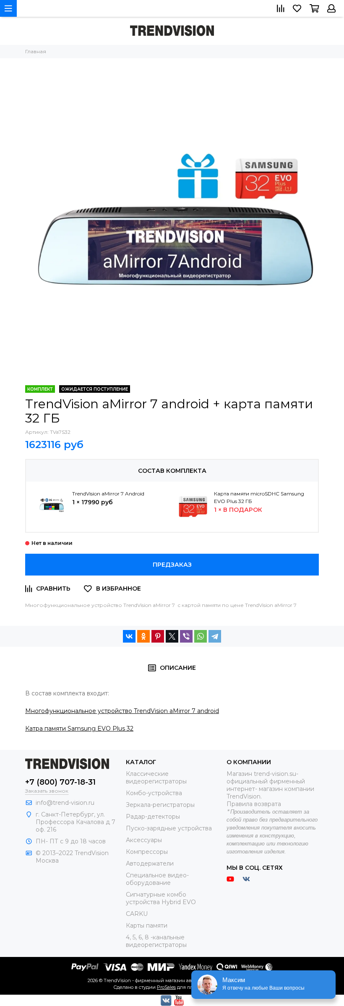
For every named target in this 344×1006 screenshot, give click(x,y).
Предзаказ (172, 564)
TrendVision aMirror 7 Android (108, 493)
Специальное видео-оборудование (157, 879)
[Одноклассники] (143, 636)
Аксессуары (144, 840)
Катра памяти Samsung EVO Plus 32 (79, 728)
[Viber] (186, 636)
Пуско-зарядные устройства (169, 828)
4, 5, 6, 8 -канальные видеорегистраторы (156, 941)
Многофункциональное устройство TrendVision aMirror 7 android (122, 711)
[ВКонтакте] (129, 636)
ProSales (166, 987)
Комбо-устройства (154, 793)
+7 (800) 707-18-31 (60, 782)
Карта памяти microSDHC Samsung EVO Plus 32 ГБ (259, 497)
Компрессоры (147, 852)
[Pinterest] (157, 636)
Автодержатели (150, 863)
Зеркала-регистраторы (160, 805)
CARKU (137, 914)
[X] (172, 636)
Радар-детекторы (153, 816)
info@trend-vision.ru (65, 802)
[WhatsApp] (200, 636)
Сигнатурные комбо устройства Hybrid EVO (161, 898)
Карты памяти (146, 925)
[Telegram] (214, 636)
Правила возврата (254, 804)
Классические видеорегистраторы (156, 777)
